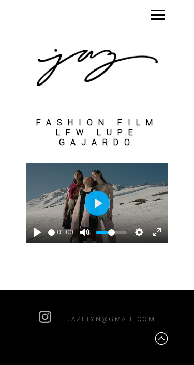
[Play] (37, 232)
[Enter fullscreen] (156, 232)
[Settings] (139, 232)
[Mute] (85, 232)
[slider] (51, 232)
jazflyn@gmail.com (111, 319)
